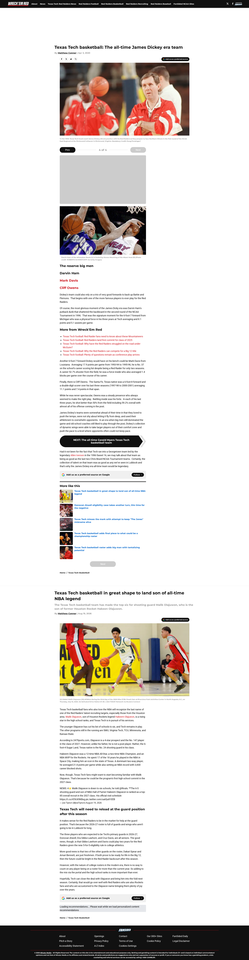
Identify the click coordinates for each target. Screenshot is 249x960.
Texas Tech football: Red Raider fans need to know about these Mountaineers (103, 336)
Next (138, 150)
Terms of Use (126, 941)
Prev (67, 150)
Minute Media (45, 953)
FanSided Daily (180, 936)
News (42, 4)
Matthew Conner (67, 53)
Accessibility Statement (71, 945)
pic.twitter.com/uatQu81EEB (100, 799)
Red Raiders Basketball (112, 4)
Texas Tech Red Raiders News (62, 4)
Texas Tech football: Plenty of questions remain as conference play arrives (101, 354)
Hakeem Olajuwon (124, 716)
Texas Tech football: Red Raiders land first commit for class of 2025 (97, 340)
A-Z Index (99, 945)
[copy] (76, 59)
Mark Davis (69, 280)
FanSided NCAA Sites (184, 4)
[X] (228, 4)
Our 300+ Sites (154, 936)
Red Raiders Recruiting (137, 4)
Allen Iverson (77, 455)
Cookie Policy (154, 941)
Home (62, 573)
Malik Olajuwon (73, 716)
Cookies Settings (127, 945)
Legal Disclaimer (181, 941)
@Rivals (123, 788)
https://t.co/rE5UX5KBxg (72, 799)
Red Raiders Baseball (161, 4)
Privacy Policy (101, 941)
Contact (123, 936)
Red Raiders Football (89, 4)
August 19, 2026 (94, 802)
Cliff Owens (69, 288)
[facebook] (232, 4)
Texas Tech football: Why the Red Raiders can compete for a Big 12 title (99, 351)
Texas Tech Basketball (78, 573)
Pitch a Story (65, 941)
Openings (99, 936)
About (34, 4)
